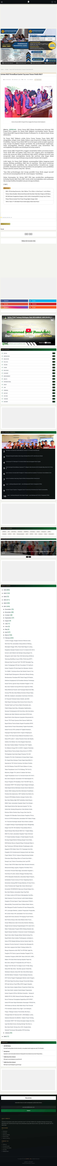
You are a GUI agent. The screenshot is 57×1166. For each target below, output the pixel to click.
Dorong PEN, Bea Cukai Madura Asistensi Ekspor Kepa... (19, 693)
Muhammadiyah (20, 534)
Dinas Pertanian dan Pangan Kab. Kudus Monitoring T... (19, 886)
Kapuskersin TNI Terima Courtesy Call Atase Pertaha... (19, 763)
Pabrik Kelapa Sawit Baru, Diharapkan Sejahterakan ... (18, 708)
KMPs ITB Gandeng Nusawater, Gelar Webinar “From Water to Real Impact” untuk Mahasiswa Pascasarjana (30, 191)
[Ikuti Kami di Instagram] (14, 307)
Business (20, 531)
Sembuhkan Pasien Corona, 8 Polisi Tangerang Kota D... (19, 880)
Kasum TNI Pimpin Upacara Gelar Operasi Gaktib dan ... (19, 720)
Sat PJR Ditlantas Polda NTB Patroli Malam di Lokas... (19, 766)
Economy (6, 373)
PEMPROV (26, 531)
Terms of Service (6, 1138)
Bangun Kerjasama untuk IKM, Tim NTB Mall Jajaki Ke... (19, 950)
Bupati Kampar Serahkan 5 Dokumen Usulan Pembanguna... (20, 932)
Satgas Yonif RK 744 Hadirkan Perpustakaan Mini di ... (18, 827)
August (7, 620)
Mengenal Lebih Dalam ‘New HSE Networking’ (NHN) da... (19, 656)
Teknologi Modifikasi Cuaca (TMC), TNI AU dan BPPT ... (19, 659)
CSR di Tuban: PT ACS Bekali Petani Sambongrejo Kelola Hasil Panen (22, 201)
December (8, 609)
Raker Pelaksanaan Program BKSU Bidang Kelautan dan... (19, 929)
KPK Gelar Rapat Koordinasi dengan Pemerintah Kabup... (19, 981)
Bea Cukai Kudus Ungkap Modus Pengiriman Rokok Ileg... (19, 987)
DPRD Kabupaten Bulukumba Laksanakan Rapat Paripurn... (20, 876)
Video (45, 534)
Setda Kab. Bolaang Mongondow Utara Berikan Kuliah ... (19, 809)
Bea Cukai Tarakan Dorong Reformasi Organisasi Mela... (19, 686)
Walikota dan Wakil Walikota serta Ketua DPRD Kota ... (19, 714)
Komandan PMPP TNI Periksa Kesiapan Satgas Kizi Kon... (20, 1021)
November (8, 612)
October (7, 615)
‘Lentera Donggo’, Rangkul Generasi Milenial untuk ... (18, 640)
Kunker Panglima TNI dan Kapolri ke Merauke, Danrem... (19, 668)
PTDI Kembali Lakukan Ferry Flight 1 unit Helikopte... (18, 1008)
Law (5, 387)
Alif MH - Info (28, 1158)
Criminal (6, 390)
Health (5, 379)
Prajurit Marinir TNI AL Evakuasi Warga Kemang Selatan (19, 855)
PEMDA (4, 531)
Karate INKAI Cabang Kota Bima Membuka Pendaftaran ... (19, 791)
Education (6, 359)
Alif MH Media (7, 1046)
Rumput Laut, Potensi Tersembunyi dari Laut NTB (17, 861)
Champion (43, 531)
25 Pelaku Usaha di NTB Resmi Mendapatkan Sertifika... (19, 895)
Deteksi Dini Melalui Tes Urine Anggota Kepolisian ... (18, 742)
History (6, 393)
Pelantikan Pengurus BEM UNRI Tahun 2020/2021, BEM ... (20, 956)
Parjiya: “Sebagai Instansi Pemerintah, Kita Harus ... (18, 1011)
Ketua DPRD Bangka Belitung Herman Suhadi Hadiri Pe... (19, 941)
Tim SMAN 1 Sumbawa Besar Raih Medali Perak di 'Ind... (19, 671)
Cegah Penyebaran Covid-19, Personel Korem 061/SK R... (20, 775)
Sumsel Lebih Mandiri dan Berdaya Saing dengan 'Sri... (19, 653)
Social (24, 79)
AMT (27, 534)
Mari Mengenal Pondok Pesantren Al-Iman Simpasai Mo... (20, 907)
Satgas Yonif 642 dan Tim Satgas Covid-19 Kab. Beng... (19, 965)
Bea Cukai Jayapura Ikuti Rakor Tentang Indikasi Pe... (18, 947)
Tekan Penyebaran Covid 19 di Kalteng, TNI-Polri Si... (18, 769)
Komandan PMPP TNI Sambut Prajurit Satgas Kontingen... (19, 785)
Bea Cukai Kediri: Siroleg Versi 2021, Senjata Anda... (18, 1027)
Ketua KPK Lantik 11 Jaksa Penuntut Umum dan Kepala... (19, 739)
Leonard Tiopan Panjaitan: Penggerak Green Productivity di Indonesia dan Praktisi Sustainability (27, 489)
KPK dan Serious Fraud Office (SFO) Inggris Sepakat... (19, 984)
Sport (5, 384)
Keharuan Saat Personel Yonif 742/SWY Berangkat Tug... (19, 662)
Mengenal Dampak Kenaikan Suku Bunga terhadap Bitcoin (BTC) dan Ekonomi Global (24, 455)
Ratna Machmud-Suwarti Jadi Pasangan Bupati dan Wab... (19, 689)
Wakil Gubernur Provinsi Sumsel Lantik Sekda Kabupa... (19, 898)
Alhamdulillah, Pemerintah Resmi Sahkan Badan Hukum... (19, 904)
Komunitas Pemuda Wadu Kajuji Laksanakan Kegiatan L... (19, 870)
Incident (6, 401)
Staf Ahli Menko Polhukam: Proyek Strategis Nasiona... (19, 975)
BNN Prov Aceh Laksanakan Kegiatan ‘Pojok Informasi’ (19, 834)
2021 (5, 606)
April (6, 632)
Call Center (13, 531)
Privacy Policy (5, 1136)
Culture (6, 396)
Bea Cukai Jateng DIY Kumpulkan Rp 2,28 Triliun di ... (18, 962)
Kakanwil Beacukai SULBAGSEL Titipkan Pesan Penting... (19, 1018)
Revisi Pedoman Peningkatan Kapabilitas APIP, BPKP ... (19, 999)
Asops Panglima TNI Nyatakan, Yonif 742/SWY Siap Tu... (19, 781)
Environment (7, 376)
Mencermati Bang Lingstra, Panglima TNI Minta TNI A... (19, 867)
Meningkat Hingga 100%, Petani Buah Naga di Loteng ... (19, 647)
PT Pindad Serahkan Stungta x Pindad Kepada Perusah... (19, 837)
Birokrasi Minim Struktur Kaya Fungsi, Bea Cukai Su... (18, 812)
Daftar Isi (5, 1144)
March (7, 635)
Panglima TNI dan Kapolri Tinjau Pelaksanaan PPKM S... (19, 901)
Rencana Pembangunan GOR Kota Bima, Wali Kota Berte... (19, 711)
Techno (5, 364)
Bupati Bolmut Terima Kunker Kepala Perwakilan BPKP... (19, 723)
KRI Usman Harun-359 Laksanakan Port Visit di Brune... (19, 913)
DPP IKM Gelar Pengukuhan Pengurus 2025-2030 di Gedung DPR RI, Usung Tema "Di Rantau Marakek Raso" (30, 196)
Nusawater (51, 534)
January (7, 1033)
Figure (5, 367)
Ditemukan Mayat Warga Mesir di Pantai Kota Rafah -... (19, 858)
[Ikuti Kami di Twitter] (42, 301)
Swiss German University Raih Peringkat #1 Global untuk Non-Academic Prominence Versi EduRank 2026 (28, 472)
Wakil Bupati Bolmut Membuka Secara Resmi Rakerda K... (19, 788)
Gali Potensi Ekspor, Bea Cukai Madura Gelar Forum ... (18, 919)
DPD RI (9, 534)
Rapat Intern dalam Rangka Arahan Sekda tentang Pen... (19, 935)
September (8, 618)
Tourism (6, 398)
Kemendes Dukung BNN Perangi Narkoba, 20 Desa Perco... (20, 883)
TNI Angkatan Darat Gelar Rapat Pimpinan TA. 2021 (18, 754)
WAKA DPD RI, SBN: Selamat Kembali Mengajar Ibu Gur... (19, 996)
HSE (36, 534)
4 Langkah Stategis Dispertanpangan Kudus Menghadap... (19, 824)
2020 (5, 1036)
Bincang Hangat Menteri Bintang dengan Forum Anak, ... (19, 840)
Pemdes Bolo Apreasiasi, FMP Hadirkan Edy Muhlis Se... (19, 794)
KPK (14, 534)
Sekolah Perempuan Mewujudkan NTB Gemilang (17, 1030)
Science (40, 534)
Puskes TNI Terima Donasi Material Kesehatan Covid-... (19, 735)
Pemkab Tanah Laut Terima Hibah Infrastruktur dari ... (18, 705)
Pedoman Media (6, 1134)
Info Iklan (5, 1149)
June (6, 626)
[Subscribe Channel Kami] (14, 304)
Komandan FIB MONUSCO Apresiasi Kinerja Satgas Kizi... (19, 889)
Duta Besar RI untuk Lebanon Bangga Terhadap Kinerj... (19, 873)
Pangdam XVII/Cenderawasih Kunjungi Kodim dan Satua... (19, 852)
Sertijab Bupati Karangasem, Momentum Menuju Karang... (19, 674)
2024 (5, 596)
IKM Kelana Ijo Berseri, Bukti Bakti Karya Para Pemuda (19, 1005)
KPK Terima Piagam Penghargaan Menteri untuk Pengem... (20, 978)
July (6, 623)
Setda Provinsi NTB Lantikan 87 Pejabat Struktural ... (18, 729)
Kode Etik (5, 1133)
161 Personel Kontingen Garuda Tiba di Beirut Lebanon (19, 821)
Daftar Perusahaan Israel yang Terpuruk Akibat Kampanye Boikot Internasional (23, 478)
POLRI (38, 531)
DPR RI (31, 534)
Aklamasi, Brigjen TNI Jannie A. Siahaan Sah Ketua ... (18, 772)
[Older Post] (30, 234)
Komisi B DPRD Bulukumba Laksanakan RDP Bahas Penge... (20, 818)
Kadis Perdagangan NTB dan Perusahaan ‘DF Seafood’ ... (19, 665)
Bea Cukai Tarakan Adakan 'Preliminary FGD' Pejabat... (18, 745)
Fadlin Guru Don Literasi (10, 1056)
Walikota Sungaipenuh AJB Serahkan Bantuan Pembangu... (20, 680)
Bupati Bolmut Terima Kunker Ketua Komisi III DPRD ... (19, 751)
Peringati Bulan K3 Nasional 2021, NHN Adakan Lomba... (19, 1014)
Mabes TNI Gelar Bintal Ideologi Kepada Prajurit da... (18, 959)
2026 (5, 590)
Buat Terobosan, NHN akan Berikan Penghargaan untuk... (19, 846)
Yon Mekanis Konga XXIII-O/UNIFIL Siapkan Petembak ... (19, 748)
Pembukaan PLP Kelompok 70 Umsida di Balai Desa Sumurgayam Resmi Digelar (23, 461)
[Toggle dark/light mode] (52, 2)
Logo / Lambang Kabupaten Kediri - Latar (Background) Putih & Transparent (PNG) (24, 484)
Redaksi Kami (6, 1151)
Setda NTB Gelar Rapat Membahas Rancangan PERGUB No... (20, 1002)
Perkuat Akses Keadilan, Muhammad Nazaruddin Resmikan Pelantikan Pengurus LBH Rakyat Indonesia (30, 194)
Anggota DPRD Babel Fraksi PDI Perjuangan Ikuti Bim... (19, 849)
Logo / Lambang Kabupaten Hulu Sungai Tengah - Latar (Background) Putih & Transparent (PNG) (28, 495)
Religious (6, 370)
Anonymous (7, 1051)
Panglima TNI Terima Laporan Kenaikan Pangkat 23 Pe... (19, 953)
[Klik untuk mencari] (55, 2)
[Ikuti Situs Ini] (42, 307)
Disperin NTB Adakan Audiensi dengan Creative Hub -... (19, 797)
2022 (5, 603)
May (6, 629)
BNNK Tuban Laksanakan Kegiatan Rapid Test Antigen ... (19, 803)
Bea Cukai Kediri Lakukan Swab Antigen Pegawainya (18, 990)
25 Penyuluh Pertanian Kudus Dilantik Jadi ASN (17, 699)
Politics (6, 361)
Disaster (4, 534)
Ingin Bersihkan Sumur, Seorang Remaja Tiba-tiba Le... (18, 1024)
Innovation (32, 531)
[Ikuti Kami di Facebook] (14, 301)
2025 (5, 593)
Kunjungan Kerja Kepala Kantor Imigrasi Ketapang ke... (18, 732)
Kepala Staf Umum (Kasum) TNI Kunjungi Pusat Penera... (19, 916)
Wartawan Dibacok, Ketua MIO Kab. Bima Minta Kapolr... (19, 972)
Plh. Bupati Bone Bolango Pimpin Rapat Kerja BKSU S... (19, 760)
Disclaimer (5, 1131)
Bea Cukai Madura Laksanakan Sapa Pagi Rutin (17, 892)
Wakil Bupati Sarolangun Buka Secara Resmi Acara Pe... (19, 702)
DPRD (49, 531)
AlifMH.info (12, 129)
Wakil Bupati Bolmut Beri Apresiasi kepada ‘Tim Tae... (18, 806)
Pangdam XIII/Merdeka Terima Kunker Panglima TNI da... (19, 815)
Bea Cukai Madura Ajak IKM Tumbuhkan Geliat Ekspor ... (19, 800)
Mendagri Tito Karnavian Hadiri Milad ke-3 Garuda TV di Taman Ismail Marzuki (22, 450)
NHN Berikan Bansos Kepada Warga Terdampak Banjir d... (19, 843)
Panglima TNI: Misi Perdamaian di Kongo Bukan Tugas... (19, 757)
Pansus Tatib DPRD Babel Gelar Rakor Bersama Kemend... (20, 864)
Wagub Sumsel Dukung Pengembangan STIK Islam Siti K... (20, 926)
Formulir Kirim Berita (7, 1147)
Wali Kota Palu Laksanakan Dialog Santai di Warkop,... (18, 643)
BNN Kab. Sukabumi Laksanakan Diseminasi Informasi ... (19, 696)
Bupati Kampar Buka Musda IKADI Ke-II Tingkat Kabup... (19, 831)
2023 (5, 600)
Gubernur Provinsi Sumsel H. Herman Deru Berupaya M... (19, 944)
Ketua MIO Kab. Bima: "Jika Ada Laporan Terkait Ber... (18, 968)
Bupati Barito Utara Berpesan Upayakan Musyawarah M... (19, 717)
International (7, 381)
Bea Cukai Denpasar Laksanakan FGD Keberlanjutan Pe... (19, 778)
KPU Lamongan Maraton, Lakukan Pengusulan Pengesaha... (20, 910)
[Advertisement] (28, 17)
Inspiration (7, 356)
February (7, 638)
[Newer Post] (26, 234)
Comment (31, 79)
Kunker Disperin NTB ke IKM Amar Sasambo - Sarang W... (19, 993)
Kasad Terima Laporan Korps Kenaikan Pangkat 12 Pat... (19, 683)
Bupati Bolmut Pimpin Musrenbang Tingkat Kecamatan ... (19, 726)
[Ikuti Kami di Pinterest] (42, 304)
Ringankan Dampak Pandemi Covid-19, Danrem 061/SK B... (20, 650)
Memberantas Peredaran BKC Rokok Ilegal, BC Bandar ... (19, 677)
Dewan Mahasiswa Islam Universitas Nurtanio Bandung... (19, 922)
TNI (8, 531)
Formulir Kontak (6, 1146)
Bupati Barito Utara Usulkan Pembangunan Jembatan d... (19, 938)
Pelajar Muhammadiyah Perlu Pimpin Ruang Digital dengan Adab (22, 199)
